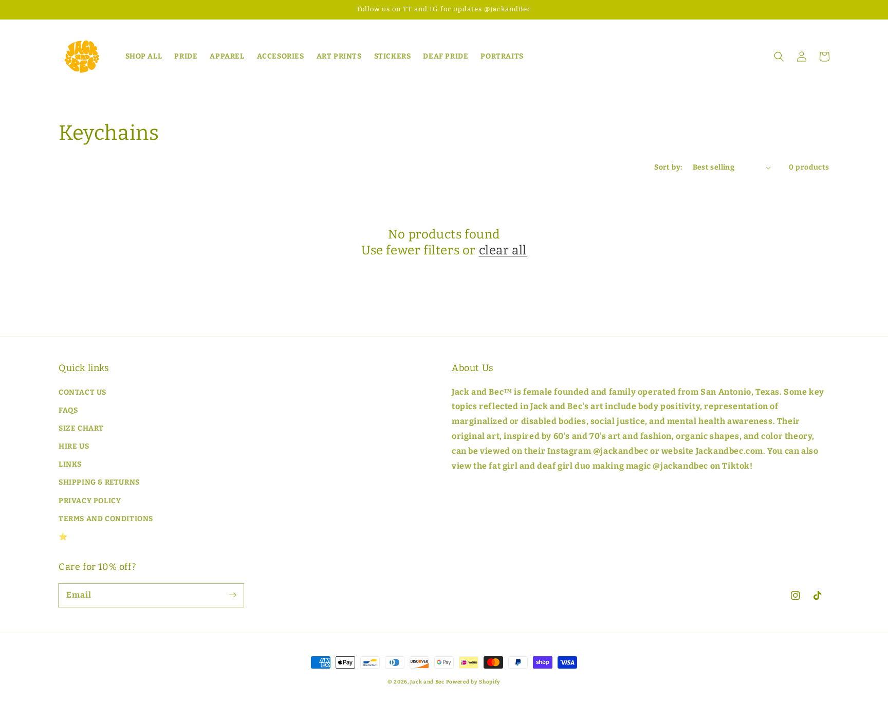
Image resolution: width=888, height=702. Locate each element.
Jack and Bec (427, 682)
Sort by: (668, 167)
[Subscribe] (232, 595)
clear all (503, 250)
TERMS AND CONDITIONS (106, 518)
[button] (779, 56)
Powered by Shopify (473, 682)
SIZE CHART (81, 428)
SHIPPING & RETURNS (99, 482)
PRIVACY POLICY (90, 500)
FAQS (68, 410)
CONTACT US (82, 392)
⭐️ (63, 536)
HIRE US (74, 446)
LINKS (70, 464)
